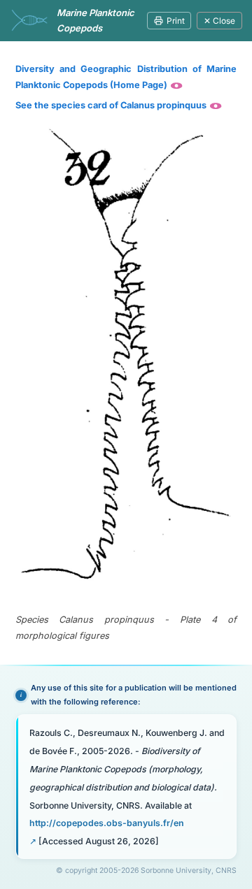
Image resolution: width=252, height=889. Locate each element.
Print (176, 20)
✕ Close (219, 20)
